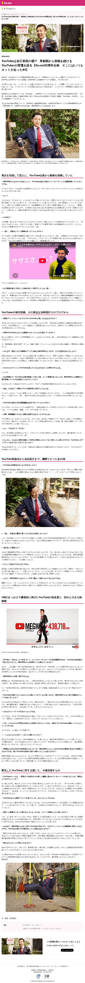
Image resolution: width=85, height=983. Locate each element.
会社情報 (20, 966)
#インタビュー (36, 925)
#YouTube (26, 925)
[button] (82, 8)
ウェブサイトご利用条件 (59, 966)
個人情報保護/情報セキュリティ (36, 966)
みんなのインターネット (19, 14)
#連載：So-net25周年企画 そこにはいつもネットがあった (42, 928)
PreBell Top (5, 14)
